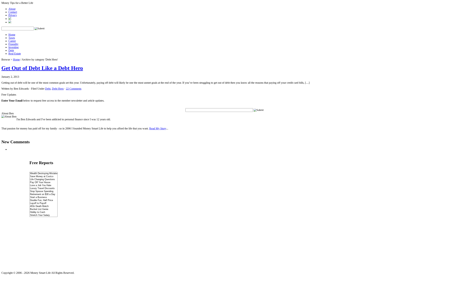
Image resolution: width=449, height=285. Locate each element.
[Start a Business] (43, 197)
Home (11, 34)
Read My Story (157, 128)
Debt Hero (58, 88)
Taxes (11, 37)
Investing (13, 47)
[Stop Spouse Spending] (43, 191)
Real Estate (14, 53)
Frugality (13, 44)
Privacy (12, 15)
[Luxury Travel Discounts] (43, 188)
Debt (11, 50)
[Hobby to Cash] (43, 212)
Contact (12, 12)
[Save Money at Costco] (43, 176)
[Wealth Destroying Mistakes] (43, 173)
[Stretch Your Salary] (43, 215)
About (11, 8)
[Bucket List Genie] (43, 209)
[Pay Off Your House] (43, 182)
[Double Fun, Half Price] (43, 200)
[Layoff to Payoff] (43, 203)
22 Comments (73, 88)
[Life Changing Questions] (43, 179)
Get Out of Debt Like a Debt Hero (42, 68)
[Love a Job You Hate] (43, 185)
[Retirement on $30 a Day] (43, 194)
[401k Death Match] (43, 206)
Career (12, 40)
